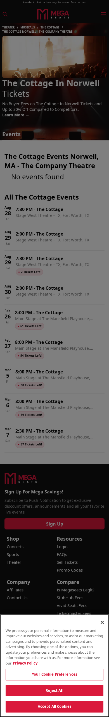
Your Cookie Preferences (54, 674)
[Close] (102, 622)
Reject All (54, 690)
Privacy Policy (25, 663)
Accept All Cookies (54, 706)
